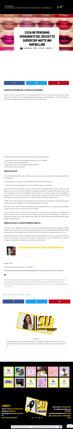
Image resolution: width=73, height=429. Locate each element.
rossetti (29, 294)
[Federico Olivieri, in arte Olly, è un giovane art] (42, 372)
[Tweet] (36, 83)
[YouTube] (39, 417)
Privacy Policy (6, 417)
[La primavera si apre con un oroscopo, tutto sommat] (31, 383)
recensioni (21, 294)
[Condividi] (14, 83)
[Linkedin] (37, 417)
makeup (5, 294)
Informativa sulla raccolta (20, 427)
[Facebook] (31, 417)
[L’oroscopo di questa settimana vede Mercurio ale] (64, 383)
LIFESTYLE (35, 48)
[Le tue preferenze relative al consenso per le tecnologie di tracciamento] (70, 426)
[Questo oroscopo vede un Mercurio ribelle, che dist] (9, 372)
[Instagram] (35, 417)
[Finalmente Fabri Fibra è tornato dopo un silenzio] (20, 383)
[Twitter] (33, 417)
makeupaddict (13, 294)
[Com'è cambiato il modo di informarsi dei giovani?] (9, 383)
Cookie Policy (13, 417)
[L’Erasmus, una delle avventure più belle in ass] (53, 372)
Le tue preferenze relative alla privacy (44, 427)
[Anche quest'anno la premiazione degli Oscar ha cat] (42, 383)
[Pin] (58, 83)
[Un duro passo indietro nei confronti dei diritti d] (20, 372)
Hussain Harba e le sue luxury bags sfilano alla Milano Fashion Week (40, 247)
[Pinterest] (42, 417)
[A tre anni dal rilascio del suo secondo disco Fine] (64, 372)
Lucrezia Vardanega (27, 48)
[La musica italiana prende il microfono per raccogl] (31, 372)
